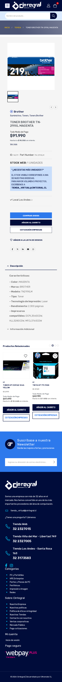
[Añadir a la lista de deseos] (25, 356)
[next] (56, 107)
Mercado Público (17, 622)
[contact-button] (54, 460)
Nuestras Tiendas (18, 612)
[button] (50, 345)
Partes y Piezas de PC (20, 579)
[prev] (51, 107)
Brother (19, 111)
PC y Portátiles (17, 572)
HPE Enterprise (17, 576)
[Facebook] (6, 563)
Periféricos (15, 583)
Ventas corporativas (19, 619)
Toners (25, 115)
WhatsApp (33, 249)
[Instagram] (11, 563)
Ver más (13, 144)
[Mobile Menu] (7, 5)
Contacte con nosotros (21, 615)
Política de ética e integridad (23, 609)
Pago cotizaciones (18, 626)
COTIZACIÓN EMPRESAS (31, 230)
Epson (34, 382)
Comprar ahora (31, 216)
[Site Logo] (26, 5)
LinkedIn (22, 249)
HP (4, 382)
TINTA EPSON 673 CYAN (42, 385)
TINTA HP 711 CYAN (11, 385)
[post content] (16, 365)
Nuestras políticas (18, 605)
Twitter (17, 249)
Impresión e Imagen (19, 586)
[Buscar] (53, 16)
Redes (13, 590)
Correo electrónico (28, 249)
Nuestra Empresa (18, 602)
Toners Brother (36, 115)
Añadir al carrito (31, 223)
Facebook (12, 249)
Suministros (15, 115)
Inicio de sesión (13, 637)
